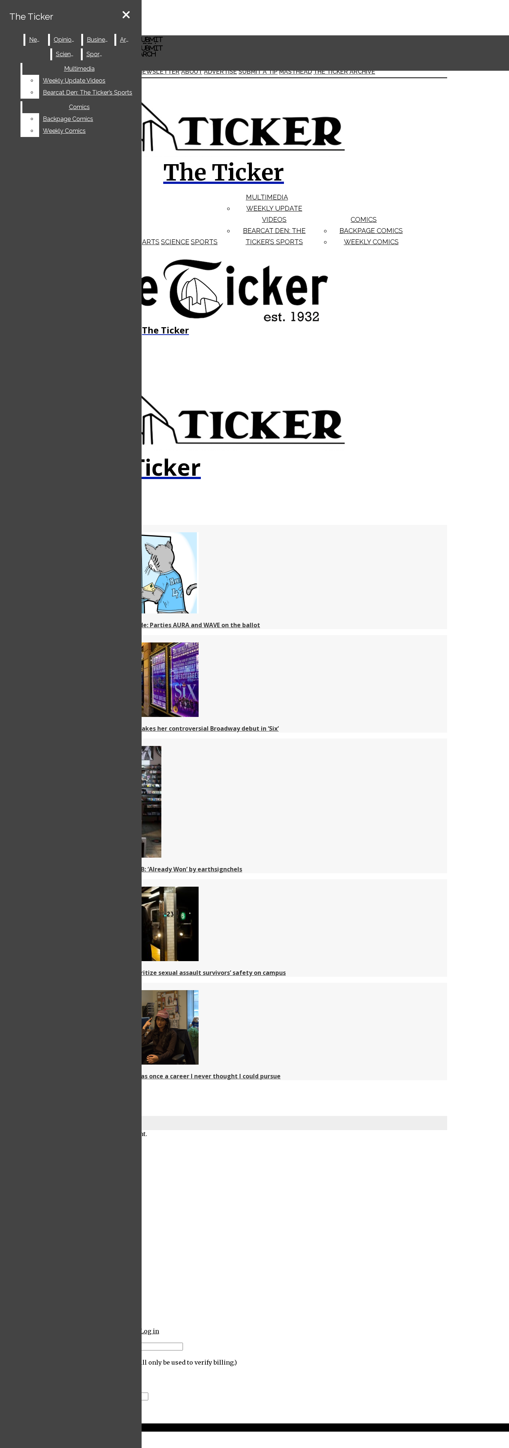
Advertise (220, 71)
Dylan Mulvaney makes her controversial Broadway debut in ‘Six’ (183, 728)
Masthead (295, 71)
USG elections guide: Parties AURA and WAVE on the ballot (173, 625)
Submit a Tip (258, 71)
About (191, 71)
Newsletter (159, 71)
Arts (150, 242)
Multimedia (267, 197)
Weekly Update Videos (74, 80)
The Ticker (31, 16)
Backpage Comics (371, 231)
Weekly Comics (371, 242)
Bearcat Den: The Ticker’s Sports (87, 92)
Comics (364, 219)
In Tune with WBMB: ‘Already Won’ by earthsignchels (164, 869)
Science (175, 242)
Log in (149, 1331)
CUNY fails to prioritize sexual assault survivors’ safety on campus (186, 973)
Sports (204, 242)
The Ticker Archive (344, 71)
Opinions (66, 39)
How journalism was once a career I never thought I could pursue (184, 1076)
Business (99, 39)
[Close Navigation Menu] (126, 15)
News (37, 39)
